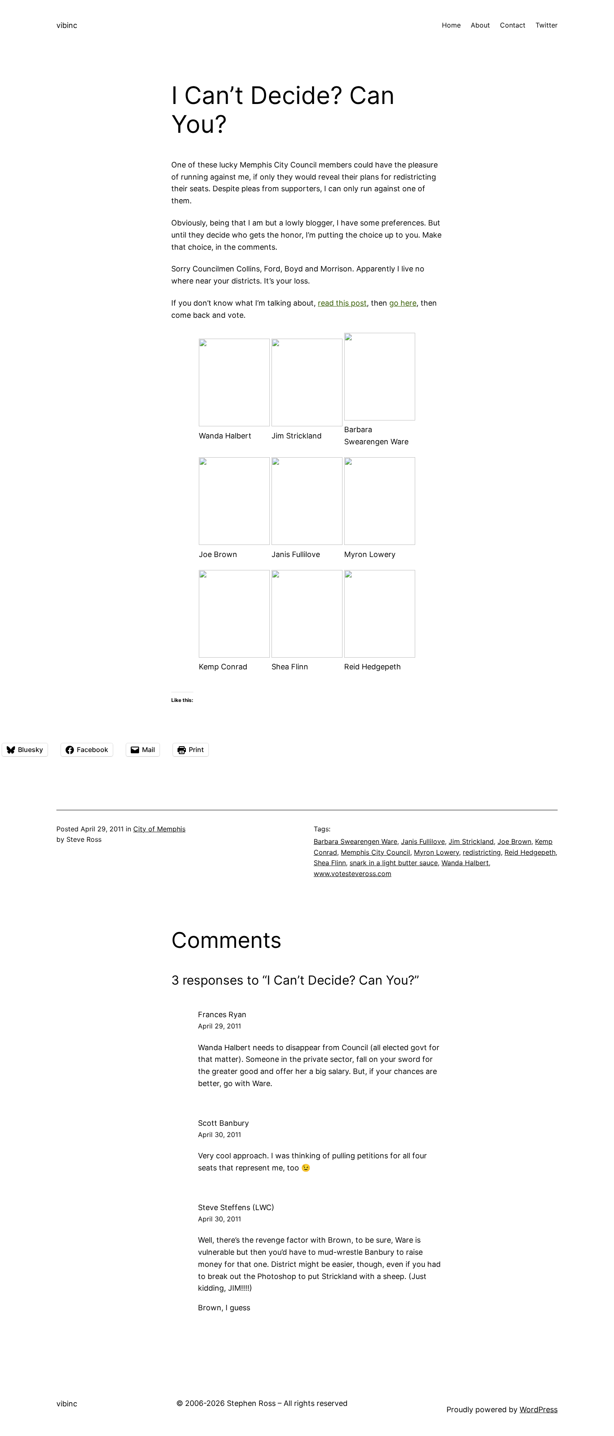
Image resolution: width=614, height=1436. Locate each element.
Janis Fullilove (423, 841)
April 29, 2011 (219, 1026)
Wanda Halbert (465, 863)
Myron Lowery (436, 852)
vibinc (66, 25)
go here (402, 303)
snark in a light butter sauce (394, 863)
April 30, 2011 (219, 1134)
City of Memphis (159, 829)
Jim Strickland (471, 841)
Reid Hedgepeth (530, 852)
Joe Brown (514, 841)
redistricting (482, 852)
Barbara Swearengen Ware (355, 841)
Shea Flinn (330, 863)
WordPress (539, 1409)
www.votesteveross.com (352, 873)
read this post (342, 303)
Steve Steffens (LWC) (236, 1207)
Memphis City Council (375, 852)
